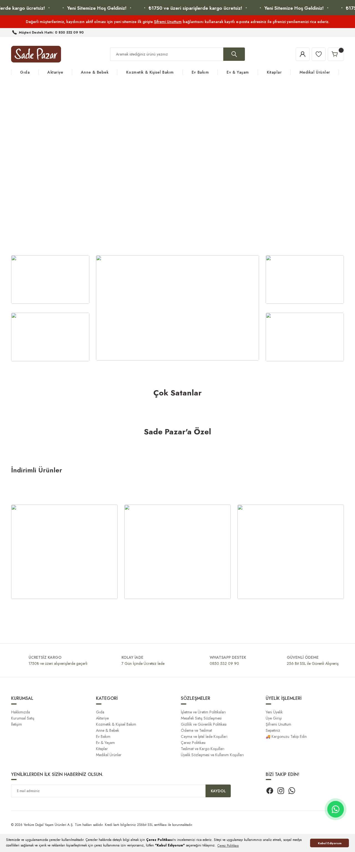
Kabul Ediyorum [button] (329, 843)
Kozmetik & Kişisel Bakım (116, 724)
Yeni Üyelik (274, 712)
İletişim (16, 724)
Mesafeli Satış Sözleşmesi (201, 718)
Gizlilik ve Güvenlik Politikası (204, 724)
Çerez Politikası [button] (228, 845)
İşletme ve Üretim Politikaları (203, 712)
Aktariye (102, 718)
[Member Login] (303, 54)
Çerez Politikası (193, 742)
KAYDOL (218, 791)
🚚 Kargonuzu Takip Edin (286, 736)
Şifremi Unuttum (168, 21)
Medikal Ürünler (108, 755)
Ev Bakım (103, 736)
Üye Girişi (274, 718)
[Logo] (36, 54)
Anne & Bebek (107, 730)
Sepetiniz (273, 730)
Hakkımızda (20, 712)
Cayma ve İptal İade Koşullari (204, 736)
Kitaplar (102, 748)
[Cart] (336, 54)
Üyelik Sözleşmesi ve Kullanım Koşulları (212, 755)
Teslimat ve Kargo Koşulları (202, 748)
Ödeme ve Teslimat (196, 730)
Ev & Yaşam (105, 742)
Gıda (100, 712)
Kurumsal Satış (22, 718)
